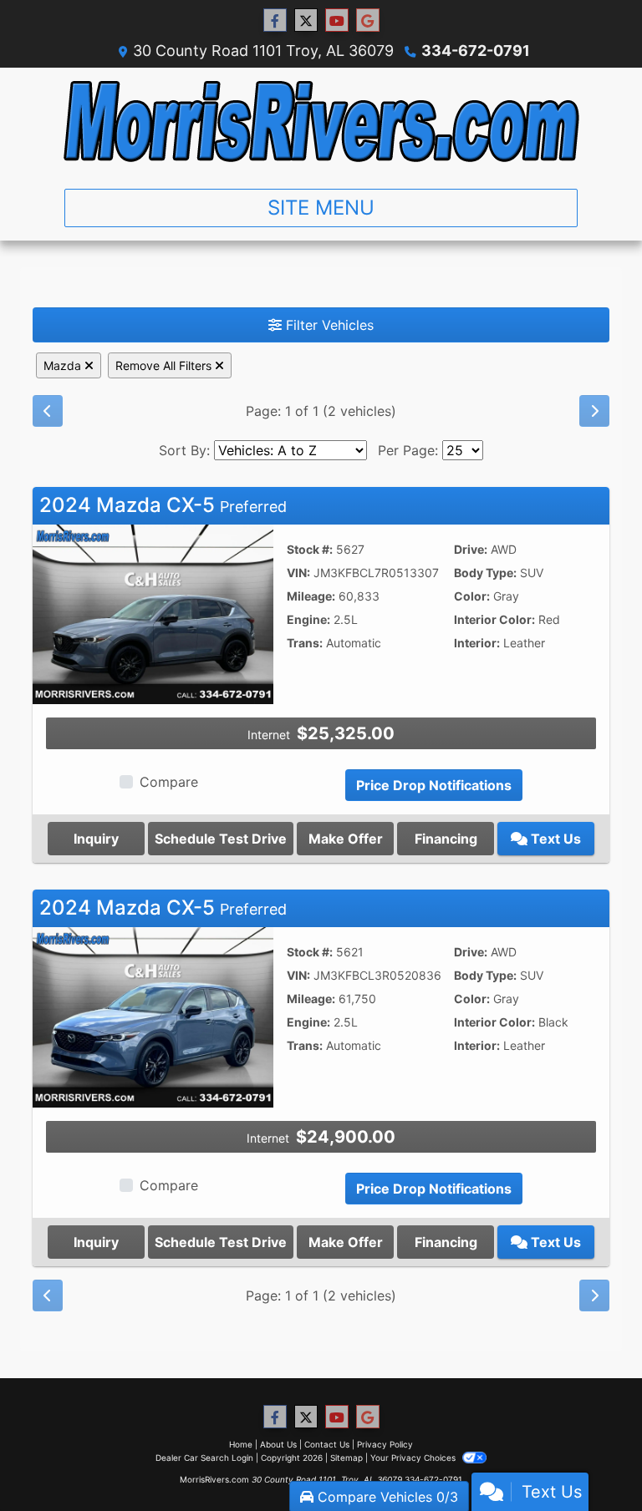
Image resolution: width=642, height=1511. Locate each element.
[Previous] (48, 411)
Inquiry (96, 838)
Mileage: (311, 596)
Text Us (554, 838)
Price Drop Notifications (434, 785)
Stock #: (310, 549)
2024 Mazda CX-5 (163, 505)
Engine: (308, 619)
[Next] (594, 411)
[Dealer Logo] (321, 121)
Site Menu (321, 207)
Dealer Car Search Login (204, 1458)
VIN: (298, 572)
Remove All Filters (165, 365)
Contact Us (326, 1444)
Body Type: (485, 572)
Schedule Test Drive (221, 838)
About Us (278, 1444)
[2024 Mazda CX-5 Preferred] (153, 613)
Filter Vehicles (328, 325)
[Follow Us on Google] (368, 20)
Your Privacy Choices (414, 1458)
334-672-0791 (475, 50)
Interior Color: (494, 619)
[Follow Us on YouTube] (337, 20)
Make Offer (345, 838)
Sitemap (346, 1458)
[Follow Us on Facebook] (275, 20)
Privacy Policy (385, 1444)
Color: (472, 596)
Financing (446, 838)
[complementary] (592, 1461)
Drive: (470, 549)
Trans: (305, 643)
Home (240, 1444)
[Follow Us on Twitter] (306, 20)
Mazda (63, 365)
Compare (169, 781)
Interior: (477, 643)
